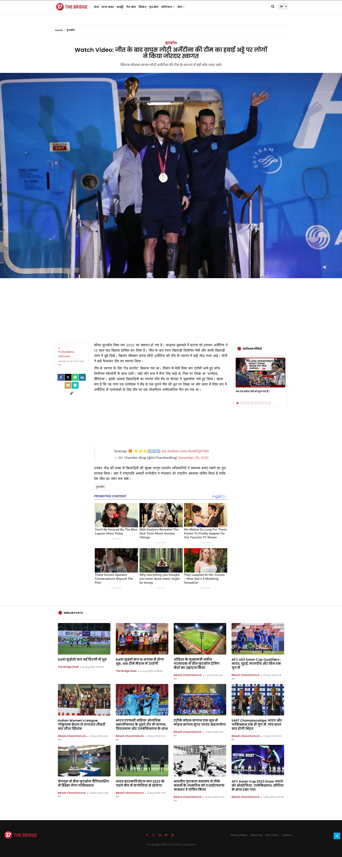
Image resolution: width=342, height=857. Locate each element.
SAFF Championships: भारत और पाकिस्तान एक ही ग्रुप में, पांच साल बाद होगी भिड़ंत (257, 724)
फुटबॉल (153, 7)
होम (96, 7)
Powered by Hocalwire (182, 844)
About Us (256, 835)
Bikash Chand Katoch (188, 675)
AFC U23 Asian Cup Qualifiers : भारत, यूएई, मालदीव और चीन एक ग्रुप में (256, 663)
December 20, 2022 (193, 457)
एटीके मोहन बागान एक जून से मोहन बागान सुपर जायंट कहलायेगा (200, 722)
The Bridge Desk (68, 667)
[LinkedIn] (82, 377)
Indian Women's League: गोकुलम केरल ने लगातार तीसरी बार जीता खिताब (81, 724)
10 (269, 403)
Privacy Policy (239, 835)
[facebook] (60, 377)
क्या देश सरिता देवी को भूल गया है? (253, 391)
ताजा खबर (108, 7)
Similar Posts (73, 613)
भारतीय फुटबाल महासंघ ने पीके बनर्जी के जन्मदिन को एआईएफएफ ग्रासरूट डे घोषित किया (199, 785)
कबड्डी (120, 7)
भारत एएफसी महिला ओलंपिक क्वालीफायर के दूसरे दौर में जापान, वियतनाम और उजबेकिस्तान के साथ (142, 724)
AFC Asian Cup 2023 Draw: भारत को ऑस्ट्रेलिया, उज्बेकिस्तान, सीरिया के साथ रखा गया (258, 785)
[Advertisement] (171, 307)
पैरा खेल (131, 7)
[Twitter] (68, 377)
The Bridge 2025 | (158, 844)
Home (59, 30)
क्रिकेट (142, 7)
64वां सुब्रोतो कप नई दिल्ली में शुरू (82, 659)
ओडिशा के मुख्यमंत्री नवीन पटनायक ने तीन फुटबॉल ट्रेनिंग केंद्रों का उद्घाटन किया (196, 663)
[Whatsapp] (75, 377)
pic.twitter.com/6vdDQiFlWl (185, 451)
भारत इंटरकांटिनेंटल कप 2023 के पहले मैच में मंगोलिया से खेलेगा (140, 783)
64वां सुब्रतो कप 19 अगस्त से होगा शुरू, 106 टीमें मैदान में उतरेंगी (140, 661)
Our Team (272, 835)
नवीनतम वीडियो (252, 349)
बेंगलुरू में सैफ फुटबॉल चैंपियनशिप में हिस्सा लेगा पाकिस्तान (83, 783)
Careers (287, 835)
